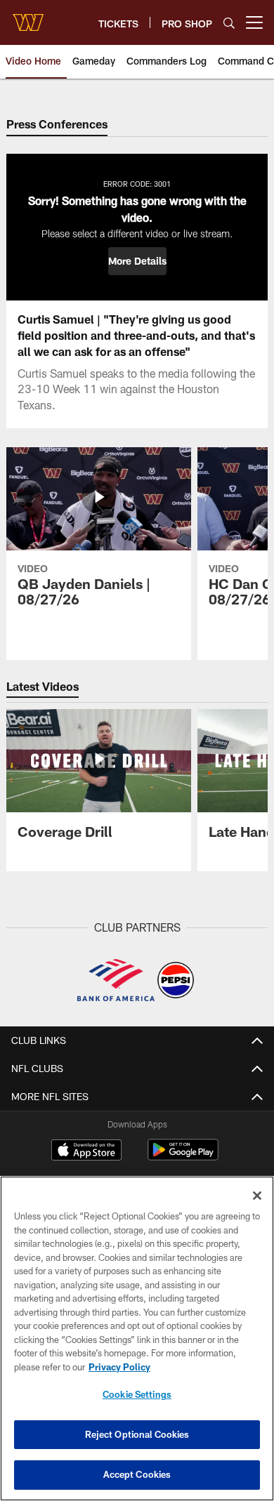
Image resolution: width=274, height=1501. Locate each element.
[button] (137, 261)
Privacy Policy (119, 1367)
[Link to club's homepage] (28, 17)
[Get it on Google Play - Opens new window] (183, 1156)
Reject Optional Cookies (137, 1434)
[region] (137, 1338)
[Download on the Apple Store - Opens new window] (86, 1151)
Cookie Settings (137, 1394)
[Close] (257, 1195)
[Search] (229, 22)
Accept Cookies (137, 1474)
